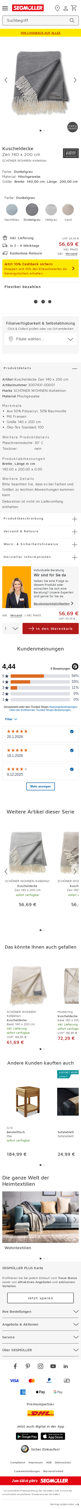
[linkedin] (65, 1367)
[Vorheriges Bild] (6, 80)
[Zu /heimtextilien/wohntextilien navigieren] (40, 1217)
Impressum (36, 1462)
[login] (66, 8)
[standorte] (58, 8)
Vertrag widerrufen (62, 1504)
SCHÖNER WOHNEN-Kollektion (24, 160)
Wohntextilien (17, 1247)
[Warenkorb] (74, 8)
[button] (11, 212)
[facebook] (15, 1367)
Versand (71, 253)
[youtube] (53, 1367)
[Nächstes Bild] (75, 80)
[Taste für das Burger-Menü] (5, 8)
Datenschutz (63, 1462)
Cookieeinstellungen (27, 1471)
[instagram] (40, 1367)
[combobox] (11, 628)
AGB (49, 1462)
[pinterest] (28, 1367)
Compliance (17, 1462)
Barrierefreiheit (53, 1471)
